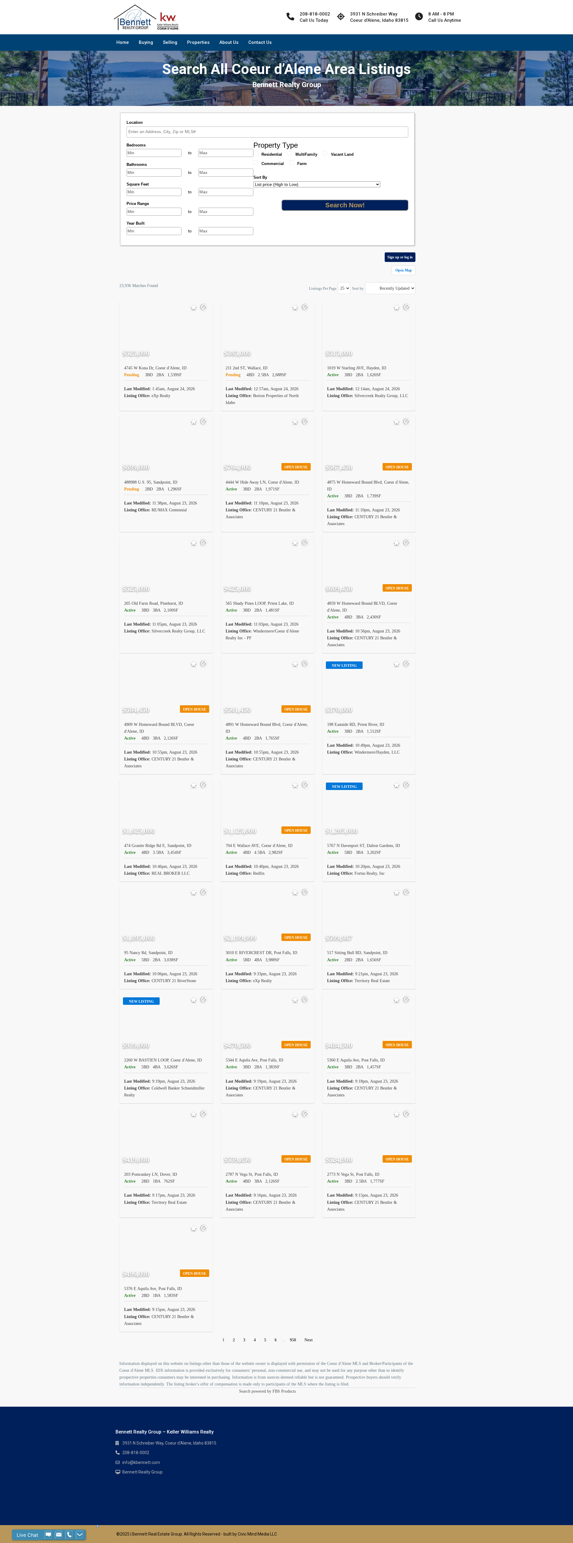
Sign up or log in (400, 257)
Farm (302, 163)
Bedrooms (136, 145)
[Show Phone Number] (69, 1535)
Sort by (358, 288)
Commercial (272, 163)
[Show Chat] (48, 1535)
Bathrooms (137, 164)
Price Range (138, 203)
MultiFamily (306, 154)
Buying (146, 42)
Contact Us (260, 42)
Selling (170, 42)
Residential (271, 154)
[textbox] (268, 131)
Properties (198, 42)
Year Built (135, 223)
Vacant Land (342, 154)
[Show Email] (59, 1535)
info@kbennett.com (141, 1462)
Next (308, 1340)
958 (293, 1340)
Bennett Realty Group (142, 1472)
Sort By (260, 177)
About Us (228, 42)
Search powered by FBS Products (267, 1391)
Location (135, 122)
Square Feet (138, 184)
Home (122, 42)
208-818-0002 (135, 1452)
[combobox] (267, 132)
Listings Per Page (323, 288)
